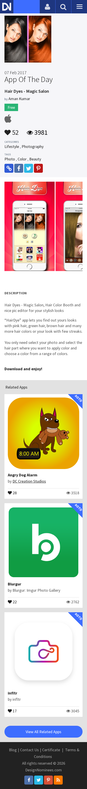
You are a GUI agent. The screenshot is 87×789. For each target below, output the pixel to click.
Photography (33, 146)
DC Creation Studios (29, 481)
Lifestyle (11, 146)
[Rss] (58, 780)
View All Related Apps (43, 731)
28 (14, 492)
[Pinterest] (48, 780)
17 (14, 710)
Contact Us (29, 749)
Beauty (35, 159)
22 (14, 601)
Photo (9, 159)
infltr (12, 693)
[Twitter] (38, 780)
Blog (13, 749)
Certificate (51, 749)
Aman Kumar (19, 98)
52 (15, 130)
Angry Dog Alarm (22, 475)
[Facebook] (28, 780)
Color (22, 159)
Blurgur (14, 584)
